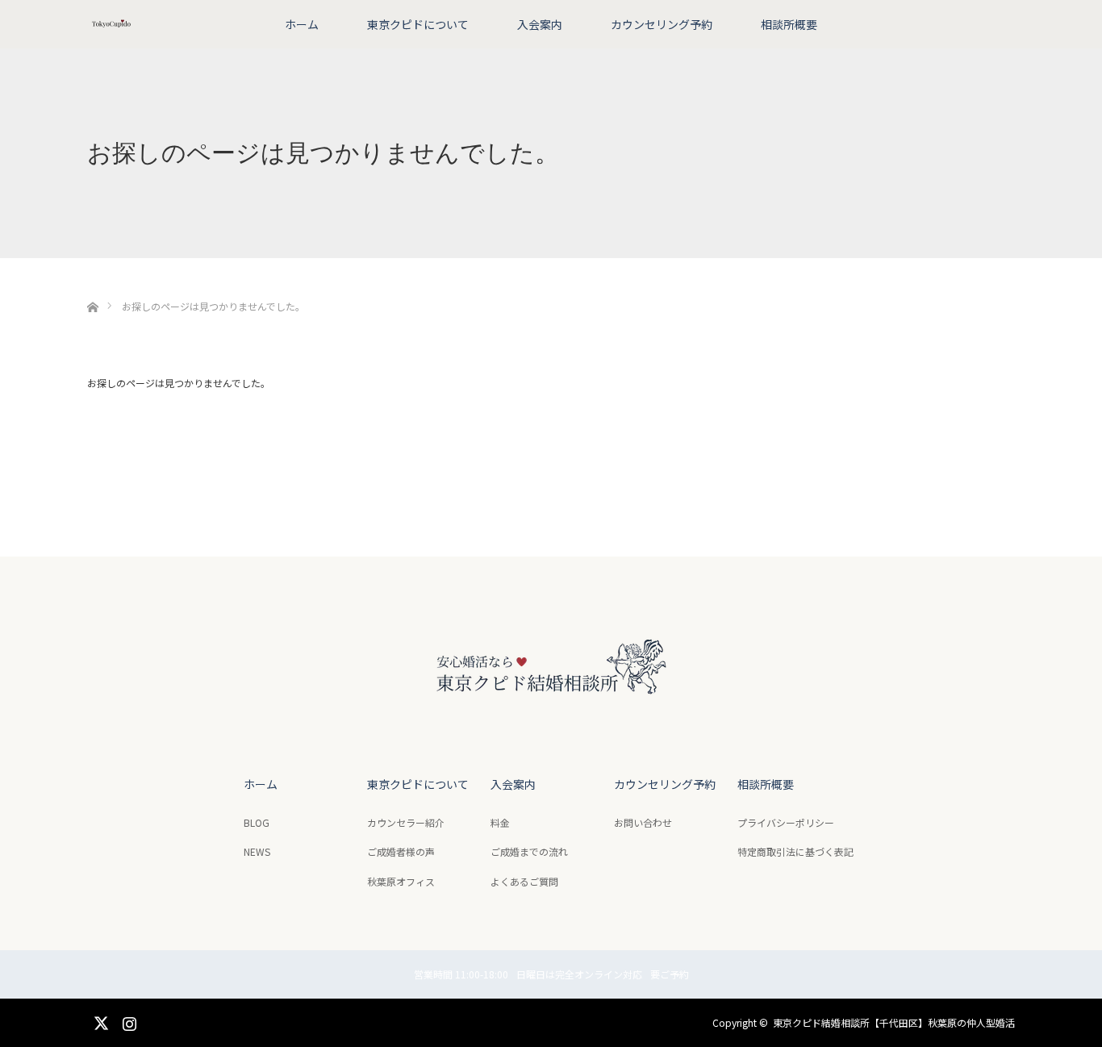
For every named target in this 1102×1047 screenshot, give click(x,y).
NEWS (257, 851)
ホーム (302, 24)
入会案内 (539, 24)
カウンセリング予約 (661, 24)
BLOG (256, 822)
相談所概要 (789, 24)
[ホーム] (92, 288)
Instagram (127, 1020)
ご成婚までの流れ (529, 851)
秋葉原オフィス (401, 881)
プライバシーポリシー (785, 822)
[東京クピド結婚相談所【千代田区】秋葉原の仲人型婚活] (551, 711)
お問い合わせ (643, 822)
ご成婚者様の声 (401, 851)
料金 (500, 822)
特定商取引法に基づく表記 (795, 851)
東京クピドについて (418, 24)
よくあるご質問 (524, 881)
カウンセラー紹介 (406, 822)
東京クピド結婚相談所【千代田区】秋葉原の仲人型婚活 (894, 1022)
